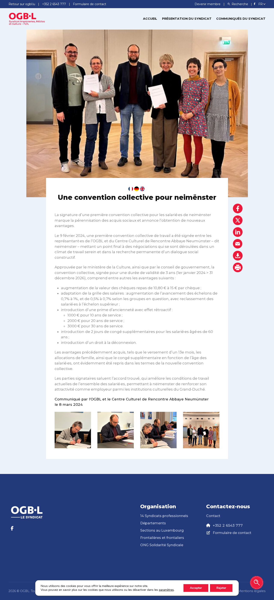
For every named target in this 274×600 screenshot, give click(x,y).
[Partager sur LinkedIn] (238, 232)
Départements (153, 523)
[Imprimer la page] (238, 267)
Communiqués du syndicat (240, 19)
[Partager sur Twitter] (238, 220)
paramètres (166, 590)
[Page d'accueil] (27, 18)
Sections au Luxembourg (162, 530)
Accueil (150, 19)
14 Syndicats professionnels (164, 516)
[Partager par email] (238, 244)
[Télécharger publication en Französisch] (130, 188)
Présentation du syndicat (186, 19)
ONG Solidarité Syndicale (161, 545)
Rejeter (221, 588)
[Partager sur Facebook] (238, 208)
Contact (213, 516)
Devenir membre (208, 4)
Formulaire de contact (232, 533)
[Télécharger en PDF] (238, 255)
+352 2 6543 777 (228, 525)
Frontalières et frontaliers (162, 538)
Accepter (196, 588)
